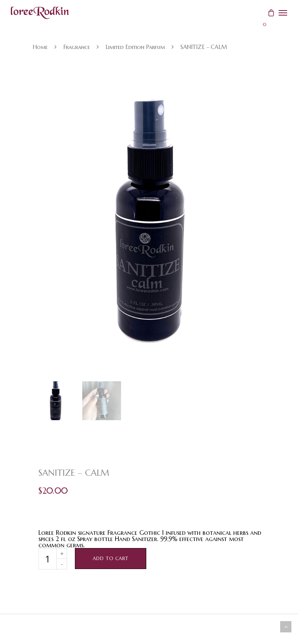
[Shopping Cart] (268, 10)
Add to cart (110, 558)
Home (40, 47)
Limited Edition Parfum (135, 47)
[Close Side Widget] (283, 13)
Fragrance (76, 47)
